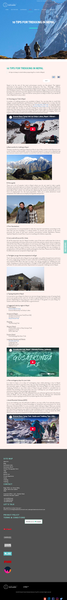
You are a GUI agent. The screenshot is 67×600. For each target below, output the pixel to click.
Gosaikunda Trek (14, 341)
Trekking (6, 481)
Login (61, 16)
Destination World (8, 467)
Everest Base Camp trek (40, 106)
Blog (30, 9)
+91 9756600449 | (47, 1)
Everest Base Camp (15, 309)
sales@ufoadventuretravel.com (36, 509)
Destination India (8, 465)
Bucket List (7, 474)
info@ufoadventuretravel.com (59, 1)
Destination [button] (14, 9)
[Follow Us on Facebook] (53, 599)
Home (7, 9)
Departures (52, 9)
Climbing (6, 479)
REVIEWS (44, 9)
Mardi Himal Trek (14, 318)
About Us (36, 9)
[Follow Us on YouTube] (45, 599)
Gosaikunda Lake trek (41, 105)
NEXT (46, 80)
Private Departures (9, 476)
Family (5, 472)
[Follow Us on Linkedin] (49, 599)
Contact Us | (40, 1)
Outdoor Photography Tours (11, 469)
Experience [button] (23, 9)
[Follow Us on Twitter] (61, 599)
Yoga (5, 470)
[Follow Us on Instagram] (57, 599)
